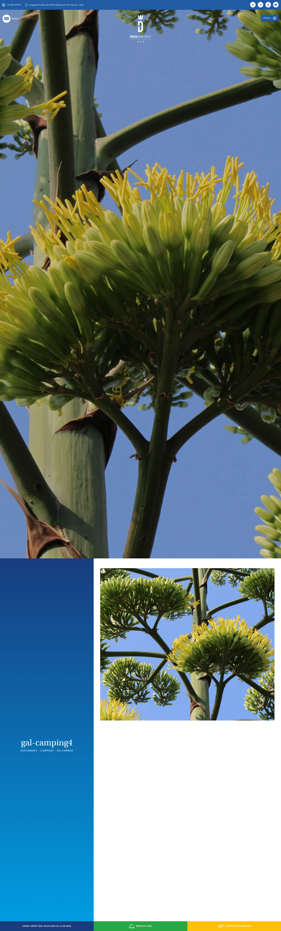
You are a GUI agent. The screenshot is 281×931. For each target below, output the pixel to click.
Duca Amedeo (29, 751)
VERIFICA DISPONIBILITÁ (238, 926)
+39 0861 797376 (14, 5)
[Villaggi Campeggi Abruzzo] (140, 28)
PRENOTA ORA (144, 926)
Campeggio (46, 751)
